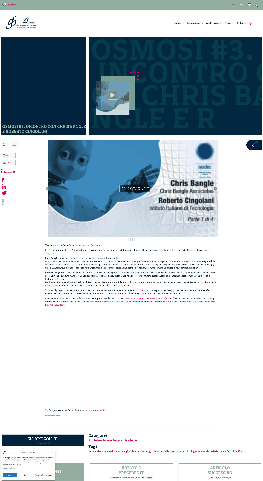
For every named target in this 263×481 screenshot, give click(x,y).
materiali (225, 451)
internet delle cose (164, 451)
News (228, 22)
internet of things (186, 451)
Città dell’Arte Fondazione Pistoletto (134, 301)
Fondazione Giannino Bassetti (96, 301)
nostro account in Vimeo (88, 245)
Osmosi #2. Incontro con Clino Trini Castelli (131, 477)
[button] (52, 452)
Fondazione (193, 22)
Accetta (10, 475)
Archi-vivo (212, 22)
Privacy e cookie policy (9, 468)
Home (177, 22)
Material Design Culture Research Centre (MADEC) (149, 298)
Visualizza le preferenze (43, 475)
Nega (25, 475)
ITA (233, 5)
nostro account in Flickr (93, 410)
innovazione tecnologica (117, 451)
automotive (95, 451)
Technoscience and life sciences (120, 440)
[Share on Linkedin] (4, 186)
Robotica (237, 451)
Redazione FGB (8, 172)
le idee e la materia (208, 451)
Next (215, 188)
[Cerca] (256, 6)
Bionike (172, 301)
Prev (47, 188)
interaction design (142, 451)
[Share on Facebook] (4, 180)
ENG (241, 5)
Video (240, 22)
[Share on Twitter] (4, 193)
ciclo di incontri (142, 290)
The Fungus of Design (220, 477)
